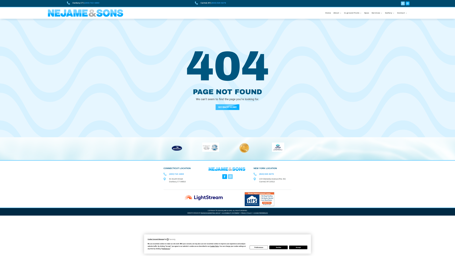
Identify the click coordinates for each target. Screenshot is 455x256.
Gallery (388, 13)
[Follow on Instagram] (408, 3)
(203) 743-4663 (91, 3)
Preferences (258, 247)
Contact (401, 13)
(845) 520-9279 (218, 3)
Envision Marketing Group (211, 213)
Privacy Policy (246, 213)
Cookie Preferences (260, 213)
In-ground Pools (351, 13)
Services (376, 13)
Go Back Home (227, 107)
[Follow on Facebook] (403, 3)
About (336, 13)
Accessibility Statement (231, 213)
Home (328, 13)
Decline (278, 247)
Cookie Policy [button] (214, 246)
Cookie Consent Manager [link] (156, 239)
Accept (298, 247)
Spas (366, 13)
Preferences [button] (166, 249)
